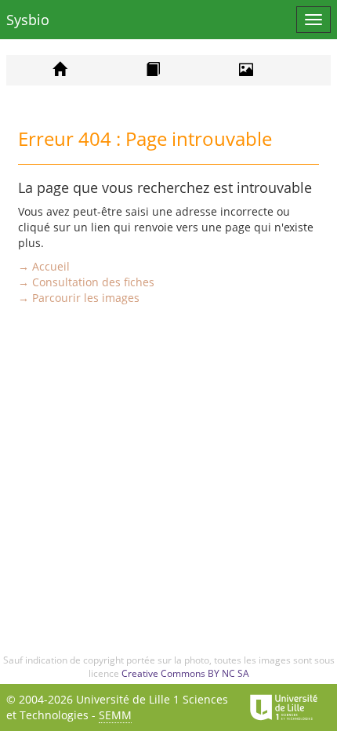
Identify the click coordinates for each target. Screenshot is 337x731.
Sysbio (27, 19)
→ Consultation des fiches (86, 282)
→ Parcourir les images (79, 297)
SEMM (115, 714)
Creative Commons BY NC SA (185, 673)
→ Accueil (44, 266)
